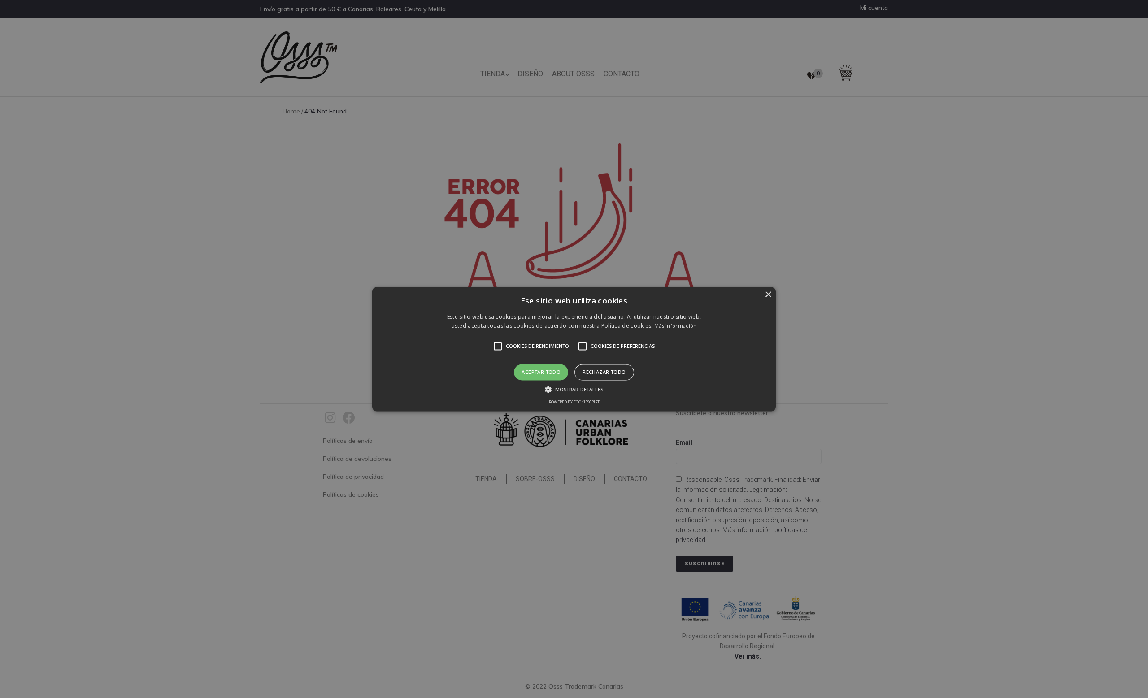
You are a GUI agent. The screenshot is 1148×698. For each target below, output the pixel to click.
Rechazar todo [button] (604, 372)
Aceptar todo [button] (541, 372)
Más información (675, 325)
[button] (574, 349)
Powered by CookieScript (574, 402)
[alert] (574, 349)
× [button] (768, 294)
